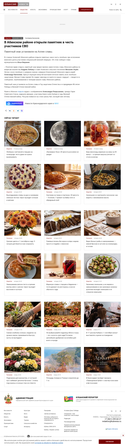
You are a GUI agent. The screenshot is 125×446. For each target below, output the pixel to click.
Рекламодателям (69, 422)
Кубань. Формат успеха (51, 429)
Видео (26, 417)
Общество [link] (9, 149)
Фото (25, 414)
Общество (24, 9)
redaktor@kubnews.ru (111, 421)
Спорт (66, 9)
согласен (110, 442)
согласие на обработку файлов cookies (49, 443)
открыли (20, 92)
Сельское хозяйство (30, 423)
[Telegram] (17, 110)
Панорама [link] (89, 149)
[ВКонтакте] (9, 110)
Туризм (73, 9)
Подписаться (17, 103)
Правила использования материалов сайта (72, 425)
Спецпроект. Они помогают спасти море (71, 414)
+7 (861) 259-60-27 (113, 419)
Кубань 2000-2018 (50, 426)
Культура (27, 410)
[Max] (21, 110)
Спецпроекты (86, 9)
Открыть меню (4, 10)
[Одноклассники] (13, 110)
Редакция (67, 418)
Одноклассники (115, 4)
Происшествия (55, 9)
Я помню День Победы (71, 410)
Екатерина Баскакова (32, 38)
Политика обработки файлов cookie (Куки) (71, 430)
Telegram (120, 4)
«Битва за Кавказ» (50, 414)
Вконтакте (111, 4)
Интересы (27, 426)
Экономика (42, 9)
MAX (56, 103)
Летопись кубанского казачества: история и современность (51, 418)
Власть (33, 9)
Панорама (47, 410)
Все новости (12, 9)
